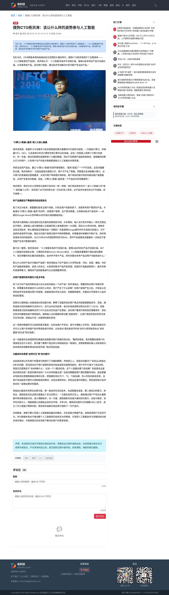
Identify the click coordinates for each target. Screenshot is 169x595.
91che (86, 5)
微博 (34, 458)
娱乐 (128, 5)
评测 (80, 5)
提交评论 (100, 516)
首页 (68, 5)
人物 (100, 5)
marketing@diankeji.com (30, 581)
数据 (106, 5)
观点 (93, 5)
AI (123, 5)
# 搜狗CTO (119, 133)
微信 (26, 458)
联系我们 (35, 576)
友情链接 (45, 576)
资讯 (74, 5)
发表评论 (17, 491)
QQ (40, 458)
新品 (118, 5)
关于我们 (14, 576)
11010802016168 (150, 592)
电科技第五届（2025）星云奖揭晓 (129, 115)
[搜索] (155, 5)
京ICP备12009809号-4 (131, 592)
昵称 (15, 476)
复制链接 (49, 458)
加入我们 (24, 576)
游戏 (112, 5)
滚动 (134, 5)
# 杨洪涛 (132, 133)
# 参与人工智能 (146, 133)
